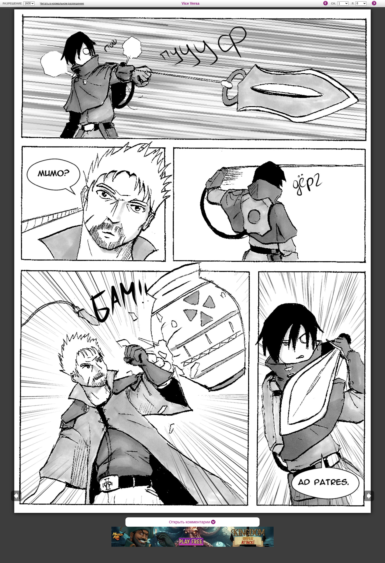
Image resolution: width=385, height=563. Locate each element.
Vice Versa (190, 3)
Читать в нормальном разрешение (62, 3)
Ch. (333, 3)
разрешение (12, 3)
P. (353, 3)
